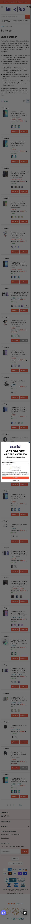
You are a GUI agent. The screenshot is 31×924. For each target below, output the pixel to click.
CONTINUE (15, 477)
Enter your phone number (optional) (8, 462)
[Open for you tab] (25, 913)
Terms (5, 475)
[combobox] (4, 464)
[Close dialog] (29, 442)
